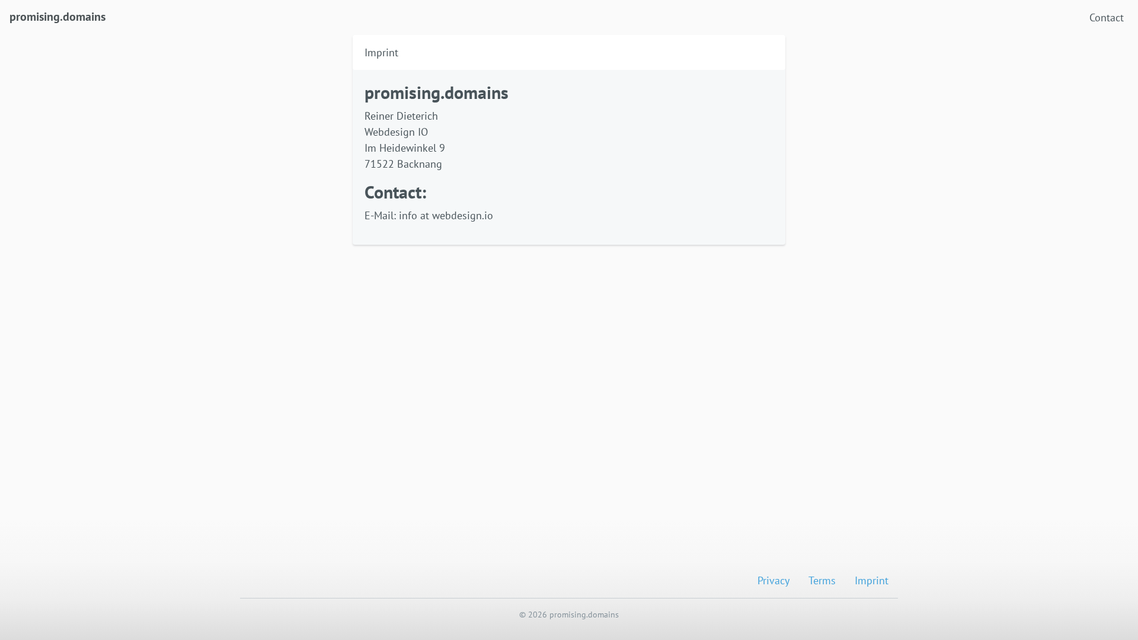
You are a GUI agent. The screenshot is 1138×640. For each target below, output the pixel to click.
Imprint (871, 580)
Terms (822, 580)
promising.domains (57, 16)
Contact (1106, 17)
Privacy (773, 580)
